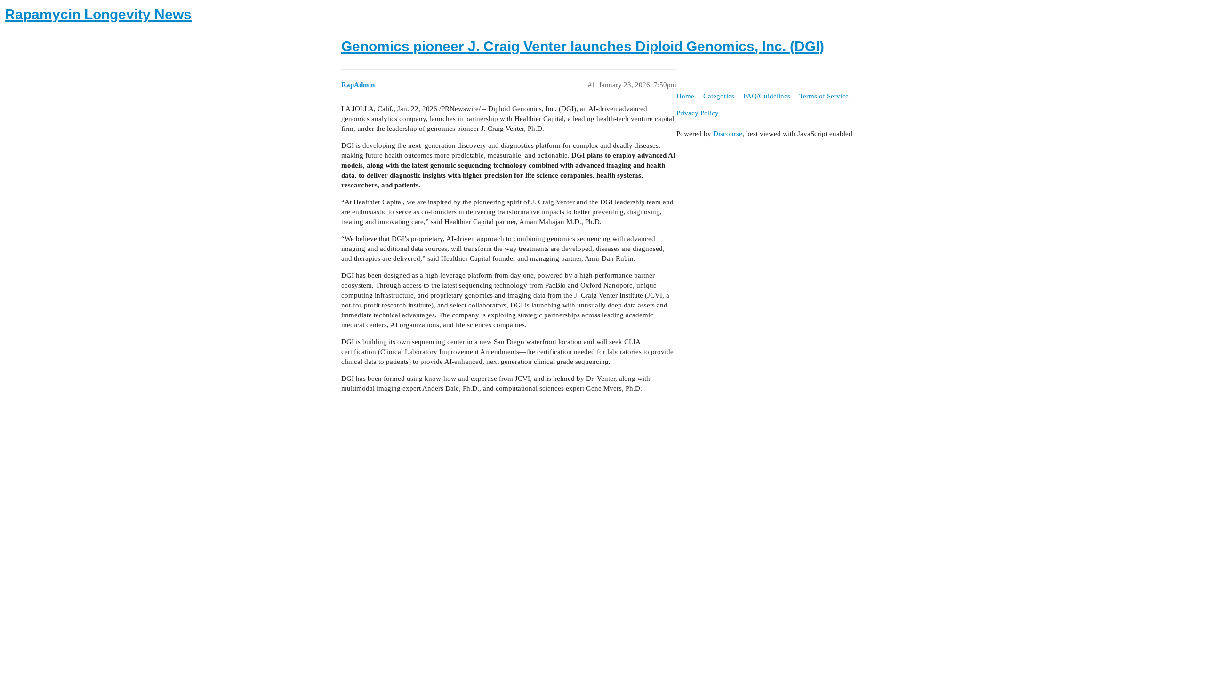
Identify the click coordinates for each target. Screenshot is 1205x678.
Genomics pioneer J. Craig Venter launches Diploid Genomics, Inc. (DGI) (582, 46)
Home (685, 96)
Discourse (727, 133)
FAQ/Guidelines (766, 96)
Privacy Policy (697, 113)
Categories (718, 96)
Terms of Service (824, 96)
